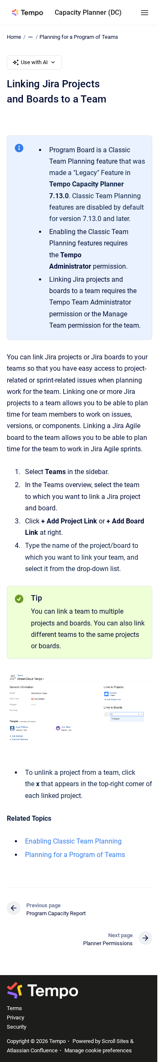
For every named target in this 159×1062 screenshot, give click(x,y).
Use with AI (34, 62)
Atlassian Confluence (32, 1050)
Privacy (15, 1017)
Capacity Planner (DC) (88, 12)
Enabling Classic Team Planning (73, 841)
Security (16, 1027)
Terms (14, 1008)
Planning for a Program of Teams (78, 37)
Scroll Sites (115, 1041)
